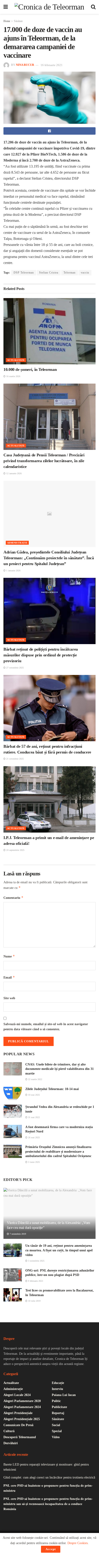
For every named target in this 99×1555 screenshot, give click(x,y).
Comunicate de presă (18, 1425)
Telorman (70, 272)
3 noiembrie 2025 (35, 1260)
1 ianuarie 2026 (13, 570)
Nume (9, 956)
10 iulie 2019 (34, 1301)
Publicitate (59, 1407)
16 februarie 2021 (52, 65)
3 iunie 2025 (33, 1162)
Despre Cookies (77, 1543)
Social (56, 1425)
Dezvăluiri (10, 1443)
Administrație (17, 542)
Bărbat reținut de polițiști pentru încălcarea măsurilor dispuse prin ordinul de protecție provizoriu (40, 655)
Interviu (57, 1389)
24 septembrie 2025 (15, 850)
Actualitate (16, 360)
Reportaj (58, 1413)
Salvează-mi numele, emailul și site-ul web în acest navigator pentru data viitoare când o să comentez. (45, 1026)
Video (56, 1437)
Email (9, 977)
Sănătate (18, 21)
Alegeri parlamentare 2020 (22, 1401)
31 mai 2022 (33, 1117)
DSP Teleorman (24, 272)
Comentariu (13, 897)
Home (6, 21)
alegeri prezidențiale (17, 1413)
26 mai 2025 (33, 1137)
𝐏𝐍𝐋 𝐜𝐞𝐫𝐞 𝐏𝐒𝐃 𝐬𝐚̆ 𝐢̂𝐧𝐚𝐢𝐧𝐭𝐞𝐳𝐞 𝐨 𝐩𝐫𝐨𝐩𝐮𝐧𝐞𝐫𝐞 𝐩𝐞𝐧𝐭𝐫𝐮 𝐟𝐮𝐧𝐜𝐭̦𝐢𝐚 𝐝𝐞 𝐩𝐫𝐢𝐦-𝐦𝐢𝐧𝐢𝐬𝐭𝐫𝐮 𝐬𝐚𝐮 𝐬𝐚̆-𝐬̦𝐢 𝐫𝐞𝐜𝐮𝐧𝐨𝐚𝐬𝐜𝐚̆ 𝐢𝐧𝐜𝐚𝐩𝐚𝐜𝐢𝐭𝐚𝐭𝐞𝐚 (48, 1504)
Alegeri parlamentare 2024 (22, 1407)
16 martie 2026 (13, 376)
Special (57, 1431)
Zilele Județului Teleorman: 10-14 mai (52, 1089)
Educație (58, 1383)
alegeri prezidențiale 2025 (21, 1419)
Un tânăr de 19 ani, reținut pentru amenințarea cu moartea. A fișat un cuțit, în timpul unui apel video (59, 1250)
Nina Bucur (25, 65)
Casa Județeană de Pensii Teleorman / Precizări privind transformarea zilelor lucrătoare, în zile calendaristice (43, 461)
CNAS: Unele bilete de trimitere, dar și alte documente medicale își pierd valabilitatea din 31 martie (59, 1069)
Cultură (9, 1431)
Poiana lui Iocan (64, 1395)
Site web (9, 998)
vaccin (85, 272)
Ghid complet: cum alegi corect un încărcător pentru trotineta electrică (49, 1477)
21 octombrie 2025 (15, 758)
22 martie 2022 (34, 1079)
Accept (51, 1549)
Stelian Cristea (48, 272)
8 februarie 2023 (35, 1281)
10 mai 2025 (33, 1095)
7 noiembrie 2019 (17, 1234)
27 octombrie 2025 (15, 667)
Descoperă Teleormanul (19, 1437)
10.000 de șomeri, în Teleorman (30, 369)
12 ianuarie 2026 (14, 473)
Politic (56, 1401)
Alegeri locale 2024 (17, 1395)
